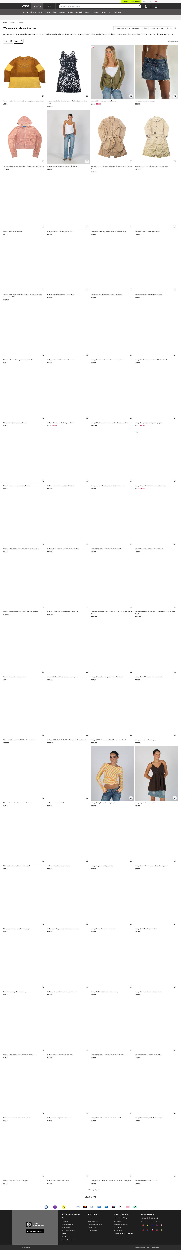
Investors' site (92, 1227)
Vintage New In (120, 28)
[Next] (175, 28)
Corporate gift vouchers (121, 1224)
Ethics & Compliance (68, 1240)
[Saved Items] (150, 6)
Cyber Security (92, 1230)
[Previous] (111, 28)
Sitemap (64, 1234)
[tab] (25, 12)
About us (90, 1218)
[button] (143, 1225)
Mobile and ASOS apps (121, 1218)
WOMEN (37, 6)
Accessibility (155, 1247)
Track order (65, 1221)
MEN (49, 6)
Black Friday (117, 1227)
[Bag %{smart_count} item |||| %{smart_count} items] (156, 6)
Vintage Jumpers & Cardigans (161, 28)
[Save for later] (43, 96)
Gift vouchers (118, 1221)
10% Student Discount (68, 1230)
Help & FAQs (147, 2)
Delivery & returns (67, 1224)
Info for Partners (118, 1230)
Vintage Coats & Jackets (138, 28)
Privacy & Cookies (140, 1247)
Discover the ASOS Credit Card (123, 1234)
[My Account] (145, 6)
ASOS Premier (66, 1227)
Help (63, 1218)
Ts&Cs (148, 1247)
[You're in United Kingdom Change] (156, 1)
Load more (90, 1197)
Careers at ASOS (93, 1221)
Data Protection (66, 1237)
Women (13, 22)
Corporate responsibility (95, 1224)
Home (5, 22)
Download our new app (131, 2)
